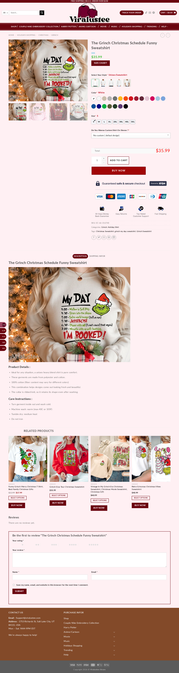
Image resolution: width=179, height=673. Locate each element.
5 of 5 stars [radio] (83, 545)
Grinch (54, 35)
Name (15, 572)
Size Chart (100, 63)
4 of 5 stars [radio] (63, 545)
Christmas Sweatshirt (105, 231)
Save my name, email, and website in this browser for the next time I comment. (52, 585)
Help (163, 27)
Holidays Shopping (132, 27)
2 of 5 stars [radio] (30, 545)
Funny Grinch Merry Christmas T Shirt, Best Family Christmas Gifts (26, 488)
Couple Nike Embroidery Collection (38, 27)
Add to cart (119, 160)
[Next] (83, 70)
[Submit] (42, 12)
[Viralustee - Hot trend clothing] (89, 13)
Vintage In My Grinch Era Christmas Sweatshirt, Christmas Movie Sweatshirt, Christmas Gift (109, 489)
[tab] (80, 256)
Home (11, 35)
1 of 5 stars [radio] (16, 545)
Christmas (43, 35)
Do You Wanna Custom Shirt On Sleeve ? (110, 130)
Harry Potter (68, 27)
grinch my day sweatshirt (125, 231)
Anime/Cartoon (87, 27)
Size (93, 116)
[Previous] (13, 70)
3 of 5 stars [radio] (46, 545)
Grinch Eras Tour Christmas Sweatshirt (67, 487)
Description (80, 256)
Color (94, 93)
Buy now (118, 171)
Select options (17, 498)
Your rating (18, 541)
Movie (103, 27)
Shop (13, 27)
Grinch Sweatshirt (144, 231)
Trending (152, 27)
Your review (18, 550)
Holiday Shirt (113, 227)
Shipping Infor (97, 256)
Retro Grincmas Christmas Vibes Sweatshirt (146, 488)
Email (94, 572)
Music (114, 27)
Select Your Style (99, 75)
